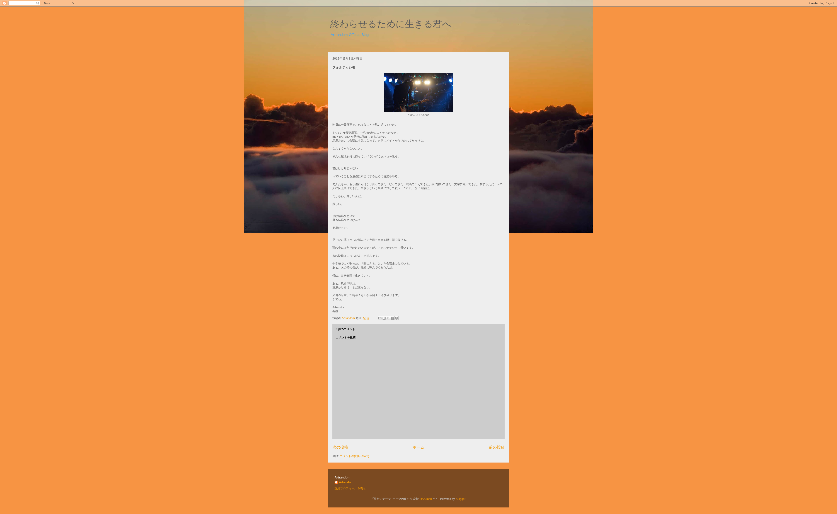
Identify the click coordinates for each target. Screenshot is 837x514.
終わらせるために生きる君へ (390, 24)
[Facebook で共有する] (392, 318)
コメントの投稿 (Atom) (354, 456)
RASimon (426, 498)
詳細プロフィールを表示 (350, 488)
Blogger (460, 498)
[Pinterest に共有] (396, 318)
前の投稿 (497, 447)
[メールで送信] (380, 318)
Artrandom (346, 482)
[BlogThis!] (384, 318)
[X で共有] (388, 318)
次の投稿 (340, 447)
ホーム (418, 447)
